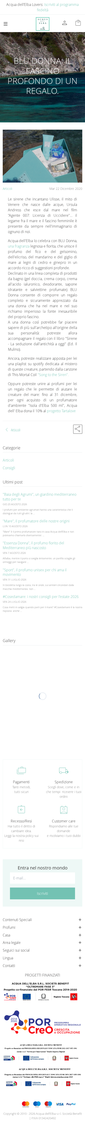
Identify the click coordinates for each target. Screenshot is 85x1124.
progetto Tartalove (62, 410)
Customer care (63, 821)
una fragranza (19, 246)
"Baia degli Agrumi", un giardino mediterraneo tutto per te (39, 497)
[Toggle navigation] (5, 24)
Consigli (9, 467)
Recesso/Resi (21, 821)
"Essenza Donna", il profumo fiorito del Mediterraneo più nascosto (33, 545)
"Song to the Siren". (53, 374)
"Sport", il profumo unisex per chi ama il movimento (35, 572)
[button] (77, 429)
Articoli (7, 188)
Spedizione (64, 781)
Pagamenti (21, 781)
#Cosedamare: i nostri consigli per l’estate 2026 (41, 596)
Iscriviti (42, 893)
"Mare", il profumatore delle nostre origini (36, 521)
